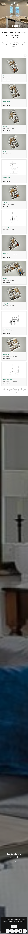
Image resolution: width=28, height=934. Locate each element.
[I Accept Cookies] (26, 919)
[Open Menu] (26, 3)
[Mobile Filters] (25, 55)
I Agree (14, 926)
